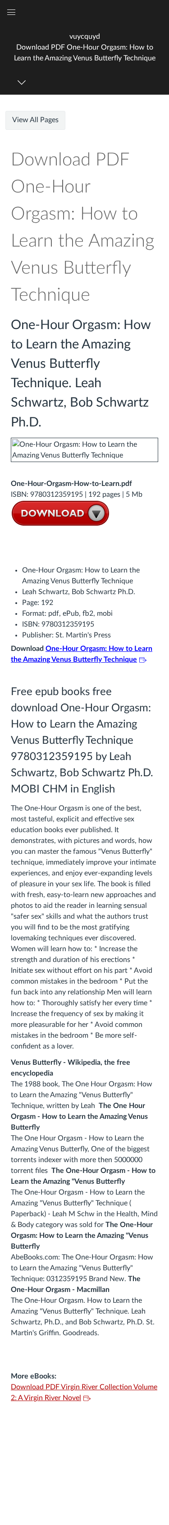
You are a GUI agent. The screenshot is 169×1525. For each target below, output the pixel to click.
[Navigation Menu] (23, 82)
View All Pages (35, 120)
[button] (84, 47)
